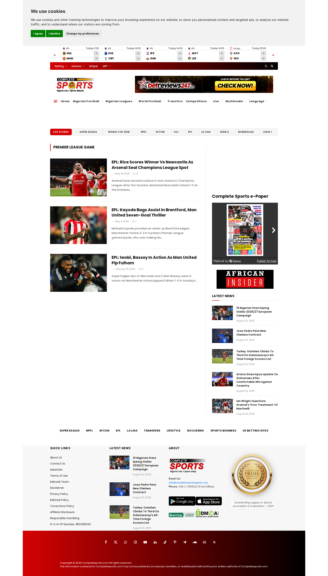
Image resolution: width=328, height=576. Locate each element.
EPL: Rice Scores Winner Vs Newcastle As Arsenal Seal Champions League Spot (152, 164)
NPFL (144, 131)
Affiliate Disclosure (62, 512)
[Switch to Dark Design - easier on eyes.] (266, 66)
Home (65, 101)
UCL (176, 131)
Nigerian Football (86, 101)
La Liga (206, 131)
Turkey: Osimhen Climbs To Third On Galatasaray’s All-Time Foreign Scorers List (255, 355)
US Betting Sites (255, 430)
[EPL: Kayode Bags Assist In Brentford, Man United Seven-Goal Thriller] (78, 225)
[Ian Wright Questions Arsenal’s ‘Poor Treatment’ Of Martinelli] (222, 406)
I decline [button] (54, 33)
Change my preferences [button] (82, 33)
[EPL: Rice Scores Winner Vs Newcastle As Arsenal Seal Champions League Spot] (78, 177)
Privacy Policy (59, 494)
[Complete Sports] (75, 85)
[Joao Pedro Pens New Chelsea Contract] (222, 336)
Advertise (56, 470)
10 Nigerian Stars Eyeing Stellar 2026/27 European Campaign (254, 311)
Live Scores (61, 131)
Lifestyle (174, 430)
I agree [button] (38, 33)
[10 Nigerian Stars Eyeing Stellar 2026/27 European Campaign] (222, 313)
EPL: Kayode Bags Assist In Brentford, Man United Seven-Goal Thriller (154, 212)
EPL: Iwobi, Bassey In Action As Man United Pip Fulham (154, 260)
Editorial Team (59, 482)
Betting (59, 66)
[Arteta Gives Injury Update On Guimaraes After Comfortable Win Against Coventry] (222, 379)
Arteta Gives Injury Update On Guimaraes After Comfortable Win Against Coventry (257, 380)
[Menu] (56, 101)
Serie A (224, 131)
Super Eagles (88, 131)
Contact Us (57, 463)
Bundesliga (246, 131)
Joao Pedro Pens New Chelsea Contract (251, 333)
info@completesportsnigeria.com (188, 482)
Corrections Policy (62, 506)
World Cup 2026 (119, 131)
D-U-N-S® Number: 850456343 (70, 524)
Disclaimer (57, 488)
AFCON (160, 131)
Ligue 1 (267, 131)
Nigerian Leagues (119, 101)
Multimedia (234, 101)
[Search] (271, 66)
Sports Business (223, 430)
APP (105, 66)
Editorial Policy (59, 500)
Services (76, 66)
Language (256, 101)
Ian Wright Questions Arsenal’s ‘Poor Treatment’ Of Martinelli (257, 404)
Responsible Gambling (64, 518)
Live (216, 101)
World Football (150, 101)
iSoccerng (195, 430)
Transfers (175, 101)
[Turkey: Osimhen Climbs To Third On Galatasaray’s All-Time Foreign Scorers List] (222, 356)
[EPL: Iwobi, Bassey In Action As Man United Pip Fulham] (78, 273)
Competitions (196, 101)
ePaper (93, 66)
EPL (190, 131)
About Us (56, 457)
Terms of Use (59, 476)
